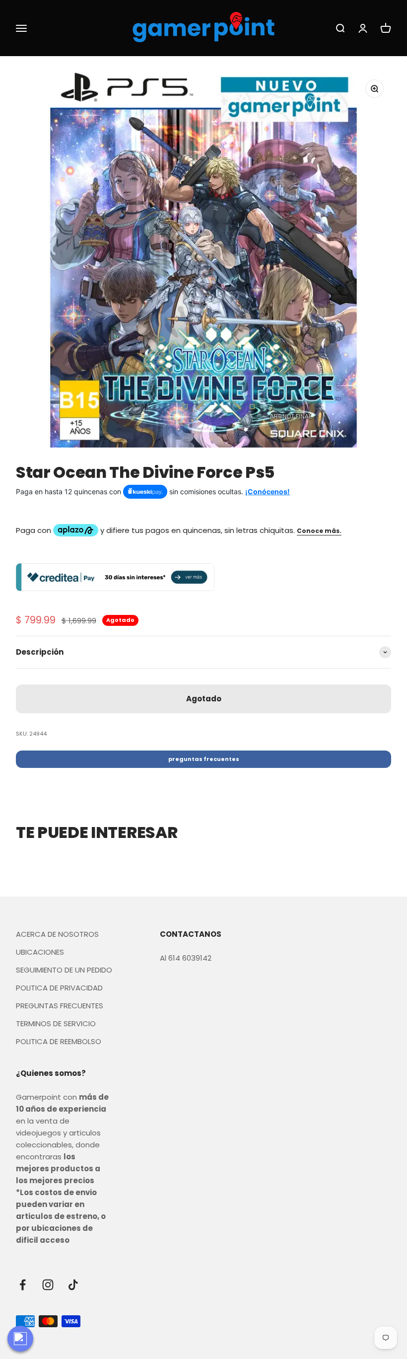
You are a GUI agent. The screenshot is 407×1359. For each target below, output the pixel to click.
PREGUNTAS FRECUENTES (59, 1005)
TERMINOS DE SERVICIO (56, 1023)
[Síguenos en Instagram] (48, 1284)
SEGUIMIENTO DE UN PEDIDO (64, 970)
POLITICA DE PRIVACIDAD (59, 987)
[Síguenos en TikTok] (73, 1284)
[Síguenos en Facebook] (22, 1284)
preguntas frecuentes (203, 759)
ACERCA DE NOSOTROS (57, 934)
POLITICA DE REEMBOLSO (58, 1041)
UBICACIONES (40, 952)
